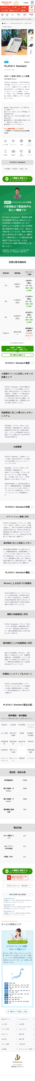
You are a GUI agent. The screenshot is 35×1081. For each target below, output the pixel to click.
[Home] (6, 3)
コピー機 (4, 1024)
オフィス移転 (5, 1044)
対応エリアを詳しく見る (18, 1012)
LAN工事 (4, 1039)
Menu (32, 4)
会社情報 (26, 2)
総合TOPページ (6, 1019)
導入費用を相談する (17, 355)
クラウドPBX (5, 1029)
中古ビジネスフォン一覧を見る (17, 885)
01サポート (4, 1034)
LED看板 (4, 1049)
